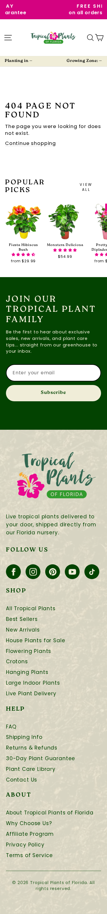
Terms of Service (29, 855)
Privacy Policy (25, 844)
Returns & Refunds (31, 747)
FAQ (11, 726)
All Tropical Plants (31, 608)
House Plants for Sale (35, 640)
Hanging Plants (27, 672)
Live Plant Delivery (31, 693)
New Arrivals (23, 630)
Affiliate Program (30, 834)
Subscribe (53, 392)
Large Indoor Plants (33, 683)
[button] (23, 254)
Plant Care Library (31, 769)
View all (86, 187)
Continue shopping (30, 143)
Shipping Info (24, 737)
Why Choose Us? (29, 823)
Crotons (17, 661)
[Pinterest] (52, 571)
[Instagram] (33, 571)
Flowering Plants (28, 651)
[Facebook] (13, 571)
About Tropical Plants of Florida (50, 812)
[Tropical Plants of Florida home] (53, 37)
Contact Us (21, 779)
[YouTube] (72, 571)
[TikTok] (91, 571)
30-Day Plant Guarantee (40, 758)
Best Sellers (22, 619)
